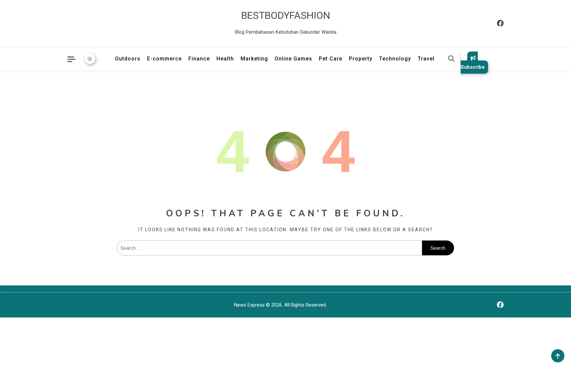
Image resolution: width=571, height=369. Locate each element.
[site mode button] (90, 59)
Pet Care (330, 58)
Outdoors (127, 58)
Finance (199, 58)
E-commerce (164, 58)
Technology (395, 58)
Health (225, 58)
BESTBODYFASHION (285, 15)
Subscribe (473, 67)
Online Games (293, 58)
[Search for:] (269, 248)
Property (360, 58)
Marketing (254, 58)
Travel (426, 58)
